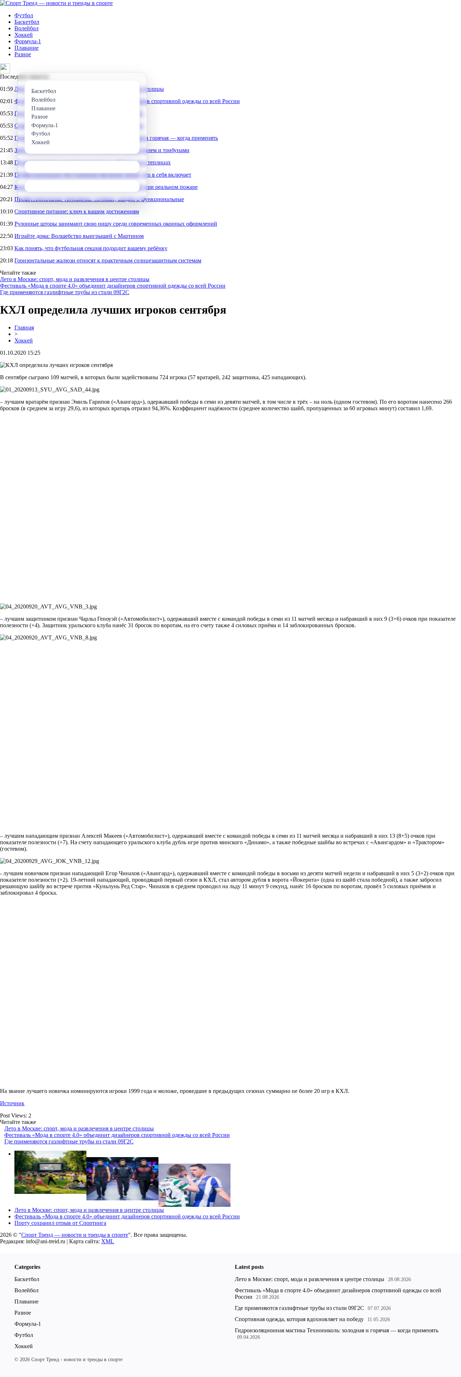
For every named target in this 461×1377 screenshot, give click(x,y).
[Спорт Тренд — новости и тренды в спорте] (56, 3)
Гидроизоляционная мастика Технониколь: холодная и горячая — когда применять (336, 1330)
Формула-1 (27, 41)
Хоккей (23, 35)
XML (107, 1241)
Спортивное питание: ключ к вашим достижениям (76, 211)
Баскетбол (26, 22)
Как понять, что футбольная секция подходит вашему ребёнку (90, 248)
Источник (12, 1103)
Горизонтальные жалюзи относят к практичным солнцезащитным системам (107, 260)
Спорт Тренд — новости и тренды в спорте (74, 1235)
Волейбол (26, 28)
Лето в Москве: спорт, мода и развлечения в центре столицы (74, 279)
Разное (22, 54)
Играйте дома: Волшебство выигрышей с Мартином (79, 236)
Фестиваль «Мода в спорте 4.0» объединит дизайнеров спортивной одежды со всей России (112, 286)
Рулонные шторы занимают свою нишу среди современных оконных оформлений (115, 224)
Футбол (23, 15)
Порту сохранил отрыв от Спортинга (60, 1223)
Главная (24, 327)
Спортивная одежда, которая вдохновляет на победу (299, 1319)
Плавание (26, 48)
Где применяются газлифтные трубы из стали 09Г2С (64, 292)
